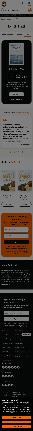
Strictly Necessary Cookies (16, 422)
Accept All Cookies (16, 426)
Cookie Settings (16, 417)
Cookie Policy (10, 413)
